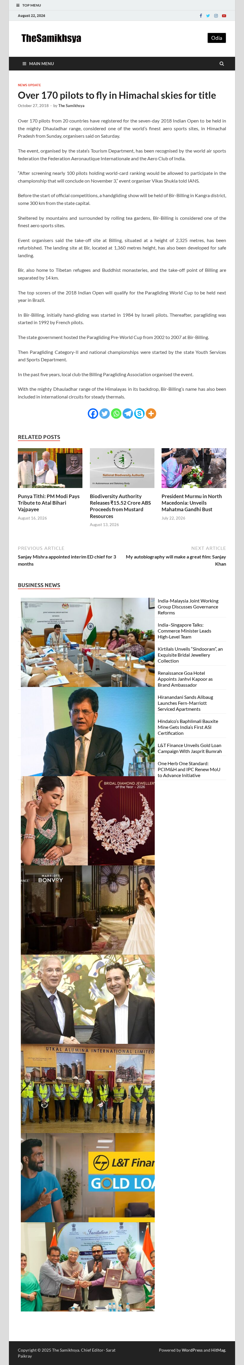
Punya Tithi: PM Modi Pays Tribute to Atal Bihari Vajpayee (48, 502)
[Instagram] (216, 15)
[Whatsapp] (116, 413)
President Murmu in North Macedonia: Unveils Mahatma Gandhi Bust (192, 502)
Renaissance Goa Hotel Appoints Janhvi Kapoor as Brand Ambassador (185, 679)
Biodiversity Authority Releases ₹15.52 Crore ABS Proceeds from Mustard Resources (120, 506)
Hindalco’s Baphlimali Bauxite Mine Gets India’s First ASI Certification (188, 727)
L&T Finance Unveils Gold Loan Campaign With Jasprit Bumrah (190, 748)
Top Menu (31, 5)
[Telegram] (128, 413)
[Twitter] (208, 15)
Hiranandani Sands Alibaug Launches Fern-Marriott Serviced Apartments (185, 703)
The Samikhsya (71, 105)
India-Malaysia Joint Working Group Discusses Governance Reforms (188, 606)
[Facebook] (201, 15)
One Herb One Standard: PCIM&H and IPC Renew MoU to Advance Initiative (189, 769)
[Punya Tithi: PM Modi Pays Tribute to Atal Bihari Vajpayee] (50, 489)
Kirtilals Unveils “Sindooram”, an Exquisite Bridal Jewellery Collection (190, 654)
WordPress (192, 1350)
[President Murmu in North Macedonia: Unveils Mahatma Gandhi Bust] (194, 489)
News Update (29, 85)
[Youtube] (224, 15)
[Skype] (139, 413)
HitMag (218, 1350)
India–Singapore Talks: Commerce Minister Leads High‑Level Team (184, 630)
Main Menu (41, 63)
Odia (216, 38)
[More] (151, 413)
